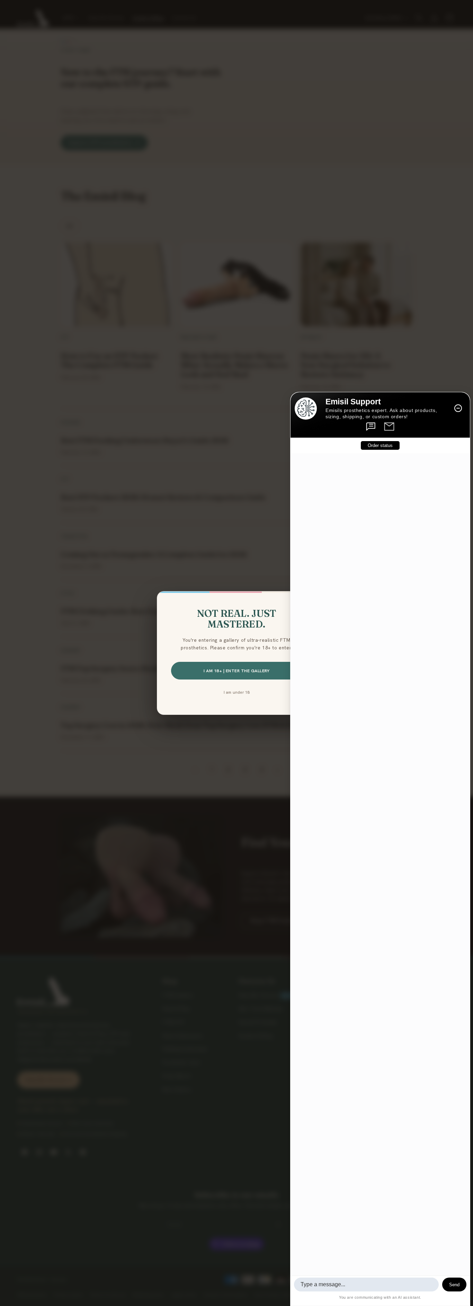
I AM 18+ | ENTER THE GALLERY (236, 671)
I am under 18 (237, 692)
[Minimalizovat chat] (458, 408)
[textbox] (366, 1284)
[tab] (371, 426)
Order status (380, 445)
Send (454, 1284)
